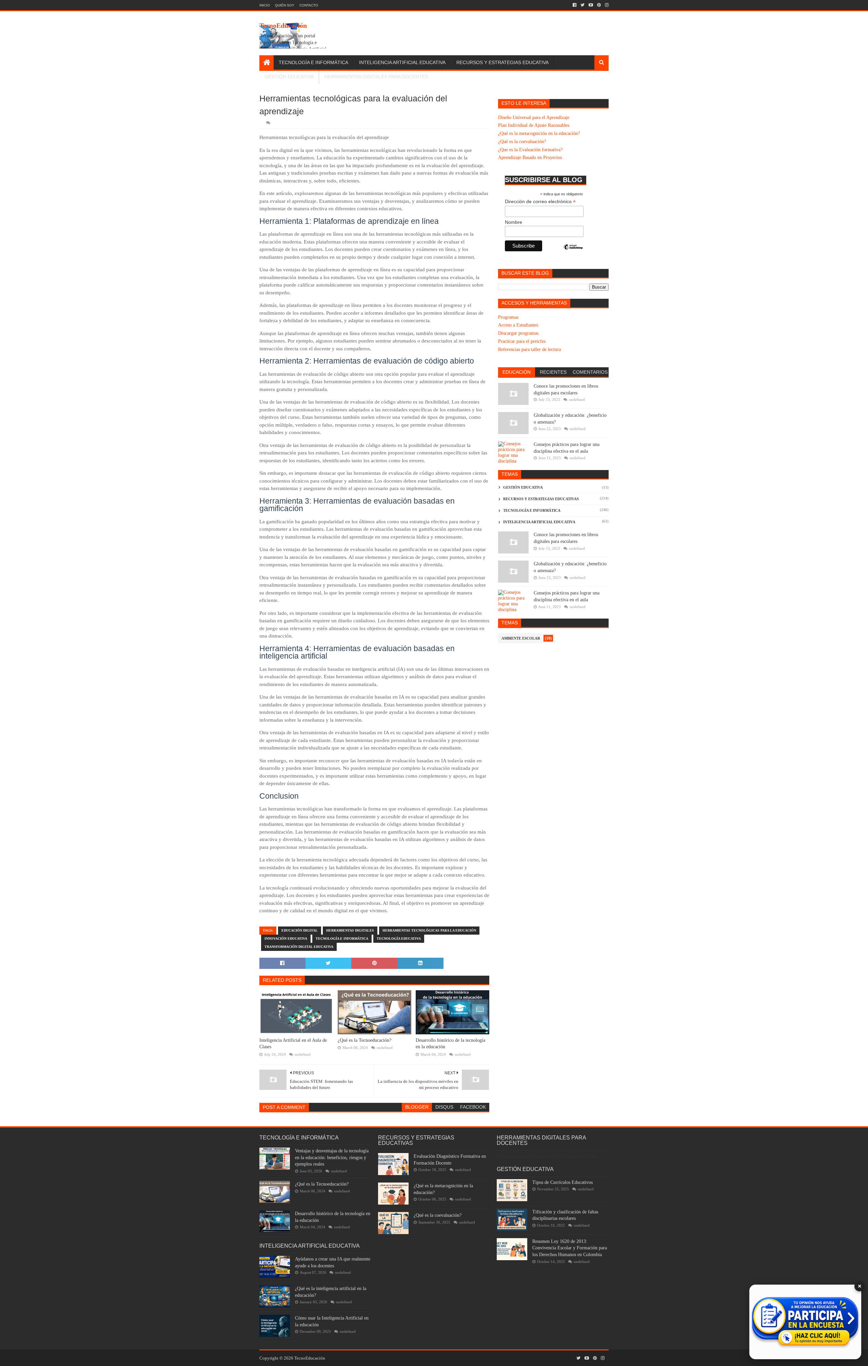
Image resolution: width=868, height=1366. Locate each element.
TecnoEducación (283, 25)
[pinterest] (599, 5)
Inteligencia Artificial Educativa (402, 62)
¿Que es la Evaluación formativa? (530, 149)
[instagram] (606, 5)
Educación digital (299, 930)
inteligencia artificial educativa (539, 522)
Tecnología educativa (399, 938)
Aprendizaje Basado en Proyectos (530, 157)
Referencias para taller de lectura (529, 349)
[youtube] (590, 5)
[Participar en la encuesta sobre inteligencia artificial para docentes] (805, 1322)
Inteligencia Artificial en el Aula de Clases (293, 1044)
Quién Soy (284, 5)
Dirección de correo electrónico (540, 201)
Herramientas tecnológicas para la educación (429, 930)
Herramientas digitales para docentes (376, 76)
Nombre (513, 222)
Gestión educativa (523, 487)
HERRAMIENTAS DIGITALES (350, 930)
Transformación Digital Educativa (298, 947)
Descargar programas (518, 333)
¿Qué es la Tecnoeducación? (364, 1040)
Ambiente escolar (520, 638)
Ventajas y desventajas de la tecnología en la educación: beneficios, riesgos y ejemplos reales (332, 1157)
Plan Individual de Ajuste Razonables (533, 125)
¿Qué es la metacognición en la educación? (539, 133)
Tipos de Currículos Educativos (562, 1182)
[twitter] (582, 5)
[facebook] (574, 5)
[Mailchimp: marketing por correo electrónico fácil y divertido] (573, 252)
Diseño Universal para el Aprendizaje (533, 117)
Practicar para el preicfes (522, 341)
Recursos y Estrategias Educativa (502, 62)
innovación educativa (285, 938)
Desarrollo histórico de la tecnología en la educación (450, 1044)
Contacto (308, 5)
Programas (508, 317)
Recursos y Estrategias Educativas (541, 499)
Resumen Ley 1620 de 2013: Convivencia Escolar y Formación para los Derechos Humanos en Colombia (569, 1248)
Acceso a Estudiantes (518, 325)
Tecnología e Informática (313, 62)
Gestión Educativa (289, 76)
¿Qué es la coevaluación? (522, 141)
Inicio (264, 5)
